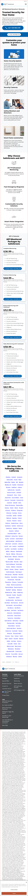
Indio (19, 533)
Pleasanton (8, 582)
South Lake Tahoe (11, 628)
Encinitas (14, 513)
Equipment (17, 678)
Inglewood (8, 536)
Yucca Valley (14, 654)
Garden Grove (14, 523)
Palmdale (15, 574)
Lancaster (14, 543)
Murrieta (16, 561)
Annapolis (19, 477)
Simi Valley (18, 623)
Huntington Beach (12, 533)
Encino (20, 513)
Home (3, 662)
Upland (10, 638)
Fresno (19, 520)
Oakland (13, 566)
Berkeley (21, 482)
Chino (19, 495)
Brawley (14, 484)
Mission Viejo (8, 556)
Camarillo (18, 490)
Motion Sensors (18, 683)
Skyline (20, 656)
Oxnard (21, 569)
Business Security (6, 683)
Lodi (10, 546)
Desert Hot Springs (10, 505)
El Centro (8, 510)
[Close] (26, 882)
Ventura (19, 641)
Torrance (7, 636)
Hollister (17, 531)
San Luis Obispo (18, 605)
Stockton (19, 628)
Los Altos (7, 549)
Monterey (17, 559)
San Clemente (18, 600)
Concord (7, 500)
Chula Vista (8, 497)
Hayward (15, 528)
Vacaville (16, 638)
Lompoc (14, 546)
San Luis (20, 654)
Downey (7, 508)
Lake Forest (8, 543)
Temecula (9, 633)
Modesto (15, 556)
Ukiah (6, 638)
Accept (14, 893)
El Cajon (21, 508)
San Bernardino (10, 600)
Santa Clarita (17, 615)
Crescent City (20, 500)
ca (13, 662)
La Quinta (12, 538)
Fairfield (20, 515)
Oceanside (19, 566)
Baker (19, 479)
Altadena (8, 477)
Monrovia (20, 556)
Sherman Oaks (10, 623)
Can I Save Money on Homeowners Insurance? (7, 721)
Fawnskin (14, 518)
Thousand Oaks (17, 633)
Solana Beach (11, 625)
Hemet (20, 528)
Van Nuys (13, 641)
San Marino (17, 608)
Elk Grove (8, 513)
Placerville (17, 579)
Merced (8, 554)
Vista (19, 643)
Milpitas (13, 554)
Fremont (14, 520)
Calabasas (14, 487)
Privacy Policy (5, 695)
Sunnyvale (14, 631)
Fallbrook (8, 518)
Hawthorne (9, 528)
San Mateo (7, 610)
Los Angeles (14, 549)
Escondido (9, 515)
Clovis (21, 497)
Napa (21, 561)
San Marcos (11, 608)
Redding (14, 590)
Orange (11, 569)
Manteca (13, 551)
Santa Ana (9, 613)
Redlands (19, 590)
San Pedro (13, 610)
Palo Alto (21, 574)
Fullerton (7, 523)
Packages (4, 678)
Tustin (21, 636)
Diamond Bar (19, 505)
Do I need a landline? (7, 705)
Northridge (19, 564)
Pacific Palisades (10, 572)
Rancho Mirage (9, 587)
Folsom (20, 518)
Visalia (15, 643)
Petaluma (20, 577)
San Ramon (20, 610)
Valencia (21, 638)
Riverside (9, 595)
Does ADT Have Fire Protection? (7, 701)
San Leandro (9, 605)
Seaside (21, 620)
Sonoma (18, 625)
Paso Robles (14, 577)
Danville (15, 502)
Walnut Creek (10, 646)
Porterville (20, 582)
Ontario (7, 569)
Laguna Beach (19, 538)
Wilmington (11, 649)
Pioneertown (11, 579)
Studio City (8, 631)
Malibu (7, 551)
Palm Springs (8, 574)
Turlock (16, 636)
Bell (17, 482)
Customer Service (6, 688)
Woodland (17, 649)
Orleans (17, 569)
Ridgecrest (20, 592)
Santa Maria (17, 618)
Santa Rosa (15, 620)
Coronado (12, 500)
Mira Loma (19, 554)
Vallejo (8, 641)
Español (25, 1)
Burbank (8, 487)
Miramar (15, 656)
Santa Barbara (17, 613)
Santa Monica (8, 620)
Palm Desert (19, 572)
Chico (15, 495)
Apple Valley (10, 479)
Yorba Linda (18, 651)
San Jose (21, 602)
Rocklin (14, 595)
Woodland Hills (10, 651)
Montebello (11, 559)
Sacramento (12, 597)
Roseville (19, 595)
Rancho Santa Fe (18, 587)
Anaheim (13, 477)
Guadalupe (8, 525)
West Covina (18, 646)
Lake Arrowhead (10, 541)
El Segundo (20, 510)
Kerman (21, 536)
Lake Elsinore (18, 541)
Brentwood (20, 484)
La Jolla (7, 538)
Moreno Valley (9, 561)
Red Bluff (8, 590)
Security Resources (19, 676)
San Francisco (14, 602)
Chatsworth (10, 495)
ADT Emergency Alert (19, 690)
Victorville (10, 643)
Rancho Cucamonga (16, 584)
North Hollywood (10, 564)
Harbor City (20, 525)
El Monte (13, 510)
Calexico (20, 487)
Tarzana (20, 631)
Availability (5, 676)
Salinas (18, 597)
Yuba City (7, 654)
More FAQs (5, 725)
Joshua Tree (15, 536)
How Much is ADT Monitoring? (6, 716)
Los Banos (20, 549)
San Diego (7, 602)
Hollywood (9, 656)
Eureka (14, 515)
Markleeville (19, 551)
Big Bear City (8, 484)
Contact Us (5, 686)
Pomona (14, 582)
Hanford (14, 525)
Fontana (9, 520)
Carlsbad (18, 492)
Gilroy (21, 523)
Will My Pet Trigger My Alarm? (8, 712)
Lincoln (6, 546)
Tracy (12, 636)
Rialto (14, 592)
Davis (19, 502)
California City (11, 490)
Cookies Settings (14, 889)
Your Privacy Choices (8, 691)
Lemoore (20, 543)
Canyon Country (11, 492)
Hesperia (11, 531)
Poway (8, 584)
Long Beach (21, 546)
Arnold (15, 479)
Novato (8, 566)
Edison (16, 508)
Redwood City (8, 592)
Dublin (11, 508)
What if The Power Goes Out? (7, 708)
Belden (13, 482)
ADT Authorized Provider (18, 686)
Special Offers (5, 681)
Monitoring (17, 681)
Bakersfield (7, 482)
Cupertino (9, 502)
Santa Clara (10, 615)
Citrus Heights (15, 497)
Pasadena (7, 577)
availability (8, 662)
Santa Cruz (10, 618)
